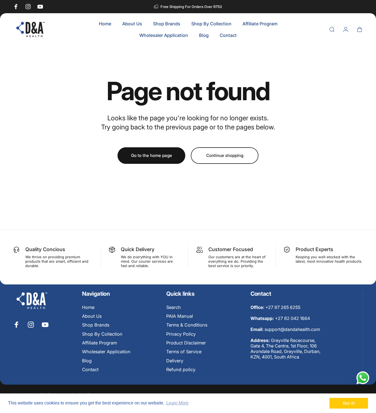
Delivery (174, 360)
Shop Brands (95, 325)
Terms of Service (183, 352)
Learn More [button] (177, 403)
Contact (90, 369)
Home (88, 307)
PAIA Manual (179, 316)
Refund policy (180, 369)
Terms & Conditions (186, 325)
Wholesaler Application (106, 352)
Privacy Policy (181, 334)
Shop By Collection (102, 334)
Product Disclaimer (186, 343)
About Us (92, 316)
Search (173, 307)
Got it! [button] (349, 403)
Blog (87, 360)
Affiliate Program (99, 343)
